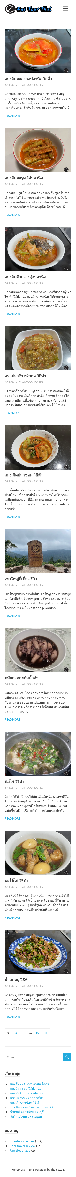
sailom (9, 84)
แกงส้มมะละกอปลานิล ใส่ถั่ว (28, 78)
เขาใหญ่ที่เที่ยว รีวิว (21, 578)
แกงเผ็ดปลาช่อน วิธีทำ (24, 475)
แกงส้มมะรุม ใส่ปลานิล (24, 178)
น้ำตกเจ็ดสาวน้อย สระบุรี (27, 1112)
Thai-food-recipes (31, 84)
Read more (12, 115)
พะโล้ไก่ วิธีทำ (16, 880)
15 (37, 1033)
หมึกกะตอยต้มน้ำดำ (21, 678)
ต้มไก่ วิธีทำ (14, 781)
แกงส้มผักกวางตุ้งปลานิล (25, 276)
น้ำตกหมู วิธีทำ (17, 979)
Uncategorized (20, 1150)
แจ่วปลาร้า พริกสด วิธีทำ (25, 376)
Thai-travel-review (22, 1146)
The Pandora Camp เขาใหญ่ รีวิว (32, 1107)
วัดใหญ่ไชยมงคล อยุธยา (26, 1116)
